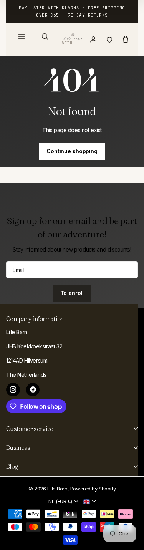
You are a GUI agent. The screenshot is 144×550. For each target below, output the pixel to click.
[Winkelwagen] (126, 39)
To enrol (72, 293)
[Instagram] (13, 390)
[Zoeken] (45, 36)
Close (72, 428)
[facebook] (33, 390)
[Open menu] (21, 36)
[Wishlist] (109, 39)
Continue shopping (72, 151)
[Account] (93, 39)
